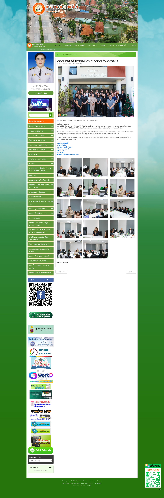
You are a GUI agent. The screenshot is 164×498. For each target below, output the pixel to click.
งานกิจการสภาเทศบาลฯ (37, 159)
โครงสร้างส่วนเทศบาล (37, 140)
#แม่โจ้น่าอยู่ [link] (60, 153)
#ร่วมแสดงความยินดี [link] (63, 149)
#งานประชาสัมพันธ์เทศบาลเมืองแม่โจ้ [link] (68, 154)
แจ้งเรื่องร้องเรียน (41, 93)
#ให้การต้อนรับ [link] (61, 145)
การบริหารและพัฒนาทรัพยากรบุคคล (39, 202)
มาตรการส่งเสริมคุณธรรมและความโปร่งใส (39, 186)
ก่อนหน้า (62, 272)
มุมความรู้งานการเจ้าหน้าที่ (38, 208)
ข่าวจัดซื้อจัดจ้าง (92, 45)
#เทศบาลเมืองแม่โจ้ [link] (62, 143)
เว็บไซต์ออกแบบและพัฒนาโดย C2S (82, 486)
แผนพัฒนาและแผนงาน (37, 149)
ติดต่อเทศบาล (132, 45)
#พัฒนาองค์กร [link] (61, 151)
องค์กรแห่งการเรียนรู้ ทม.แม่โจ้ (39, 180)
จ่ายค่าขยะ (103, 45)
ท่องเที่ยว (111, 45)
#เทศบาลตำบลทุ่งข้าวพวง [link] (64, 147)
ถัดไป (131, 272)
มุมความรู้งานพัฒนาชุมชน (38, 213)
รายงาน (31, 163)
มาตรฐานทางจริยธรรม (37, 192)
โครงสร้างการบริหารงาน (37, 135)
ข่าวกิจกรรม (67, 45)
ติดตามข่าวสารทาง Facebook (42, 280)
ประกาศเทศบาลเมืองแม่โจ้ (38, 145)
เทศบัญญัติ (33, 154)
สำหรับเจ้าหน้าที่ (121, 45)
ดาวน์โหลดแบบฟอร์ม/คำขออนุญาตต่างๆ (38, 238)
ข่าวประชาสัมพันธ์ (79, 45)
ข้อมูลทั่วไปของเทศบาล (37, 126)
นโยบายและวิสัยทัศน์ (36, 131)
